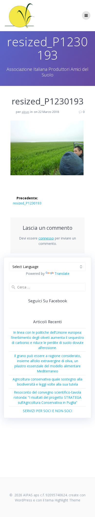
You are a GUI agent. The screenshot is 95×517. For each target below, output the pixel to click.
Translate (62, 273)
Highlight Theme (67, 500)
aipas (25, 112)
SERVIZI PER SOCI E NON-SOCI (47, 410)
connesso (46, 238)
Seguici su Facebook (47, 301)
